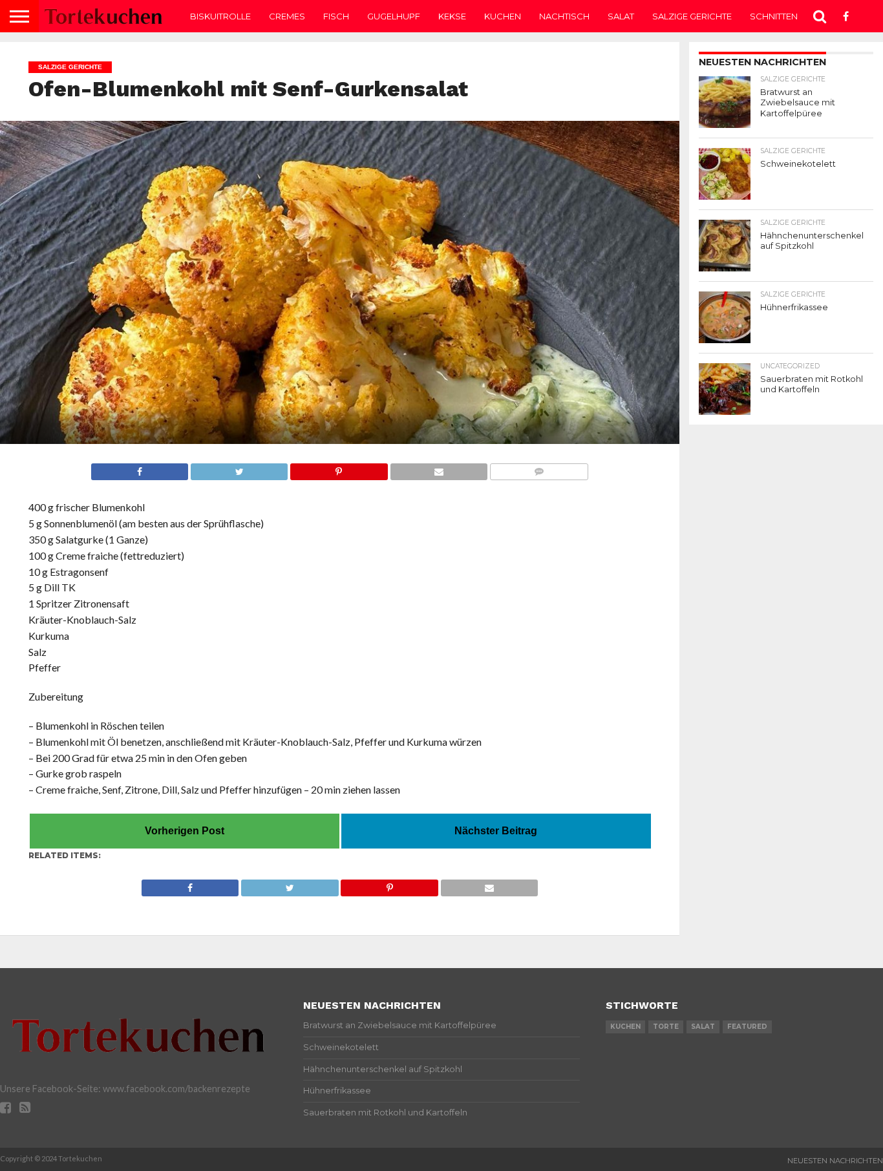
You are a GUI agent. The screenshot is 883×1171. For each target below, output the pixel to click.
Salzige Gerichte (692, 16)
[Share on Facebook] (139, 468)
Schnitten (774, 16)
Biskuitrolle (220, 16)
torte (666, 1026)
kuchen (625, 1026)
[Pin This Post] (338, 468)
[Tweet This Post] (239, 468)
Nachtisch (564, 16)
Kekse (452, 16)
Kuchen (502, 16)
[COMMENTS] (538, 468)
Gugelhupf (393, 16)
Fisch (336, 16)
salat (703, 1026)
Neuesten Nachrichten (835, 1160)
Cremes (287, 16)
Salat (621, 16)
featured (747, 1026)
